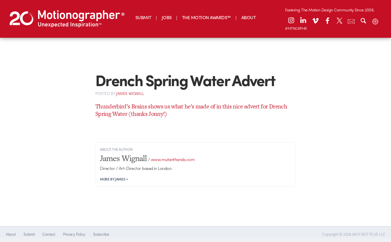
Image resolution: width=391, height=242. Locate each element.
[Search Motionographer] (363, 20)
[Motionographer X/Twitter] (339, 20)
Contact (48, 234)
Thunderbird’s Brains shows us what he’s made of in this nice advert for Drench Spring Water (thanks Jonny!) (191, 110)
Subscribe (101, 234)
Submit (29, 234)
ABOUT (248, 17)
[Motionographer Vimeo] (315, 20)
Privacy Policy (74, 234)
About (10, 234)
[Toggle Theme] (375, 20)
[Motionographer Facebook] (327, 20)
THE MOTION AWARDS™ (206, 17)
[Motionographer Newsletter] (351, 20)
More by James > (114, 179)
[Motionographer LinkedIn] (303, 20)
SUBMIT (143, 17)
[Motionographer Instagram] (291, 20)
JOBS (167, 17)
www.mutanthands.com (173, 159)
